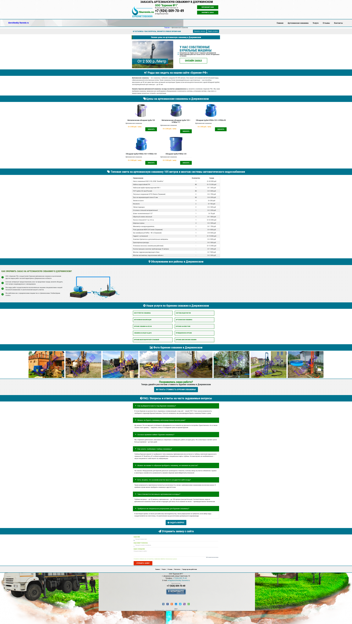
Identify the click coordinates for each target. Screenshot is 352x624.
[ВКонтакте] (163, 604)
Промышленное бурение (184, 333)
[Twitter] (180, 604)
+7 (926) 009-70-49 (169, 11)
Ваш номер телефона (141, 543)
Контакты (338, 23)
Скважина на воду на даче (143, 333)
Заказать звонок (199, 31)
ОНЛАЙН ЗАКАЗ (193, 60)
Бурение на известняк (183, 326)
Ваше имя (137, 537)
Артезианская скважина (298, 23)
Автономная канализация (142, 319)
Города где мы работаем (189, 569)
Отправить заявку (143, 563)
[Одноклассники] (172, 604)
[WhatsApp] (189, 604)
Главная (280, 23)
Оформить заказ (208, 12)
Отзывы (326, 23)
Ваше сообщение (139, 549)
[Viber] (184, 604)
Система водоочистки (183, 313)
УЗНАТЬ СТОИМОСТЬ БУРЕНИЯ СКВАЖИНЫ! (177, 389)
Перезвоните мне (207, 7)
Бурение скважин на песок (143, 326)
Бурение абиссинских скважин (186, 339)
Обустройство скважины (142, 313)
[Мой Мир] (176, 604)
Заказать (151, 129)
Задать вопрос (213, 31)
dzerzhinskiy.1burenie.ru (18, 23)
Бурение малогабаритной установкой (146, 339)
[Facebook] (167, 604)
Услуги (315, 23)
